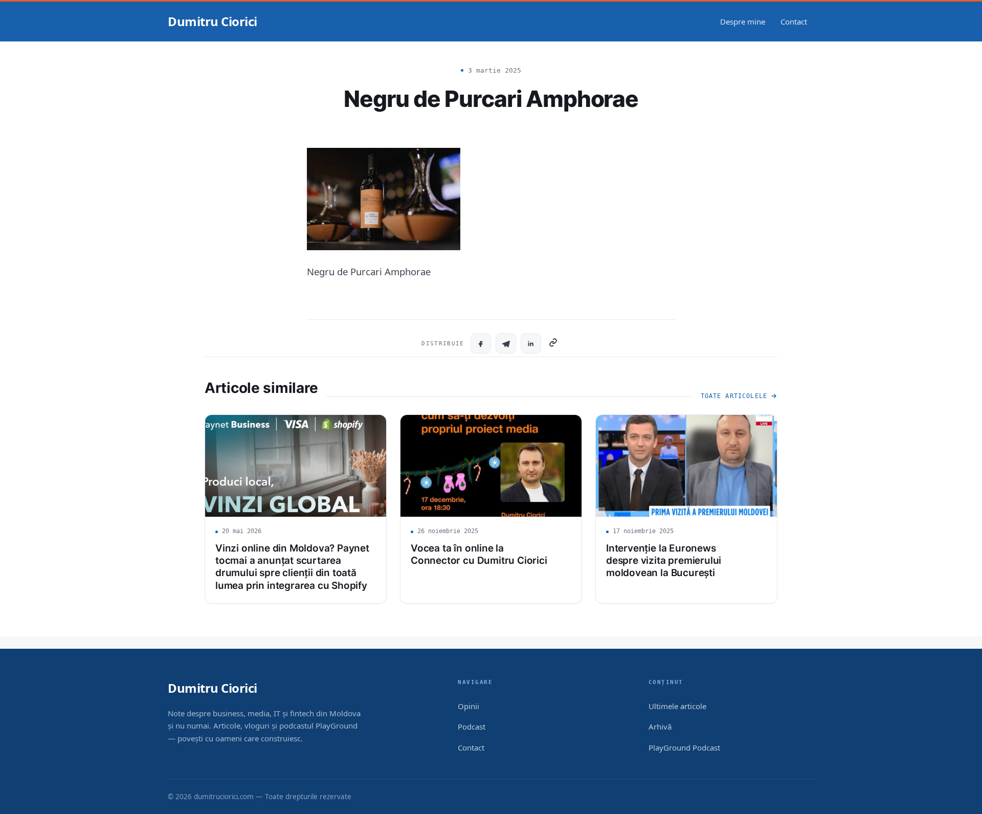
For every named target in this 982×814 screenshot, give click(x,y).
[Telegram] (506, 343)
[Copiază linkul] (553, 343)
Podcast (471, 726)
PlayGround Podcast (684, 747)
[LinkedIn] (531, 343)
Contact (793, 21)
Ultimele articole (677, 706)
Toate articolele (734, 396)
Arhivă (660, 726)
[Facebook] (481, 343)
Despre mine (742, 21)
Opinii (468, 706)
